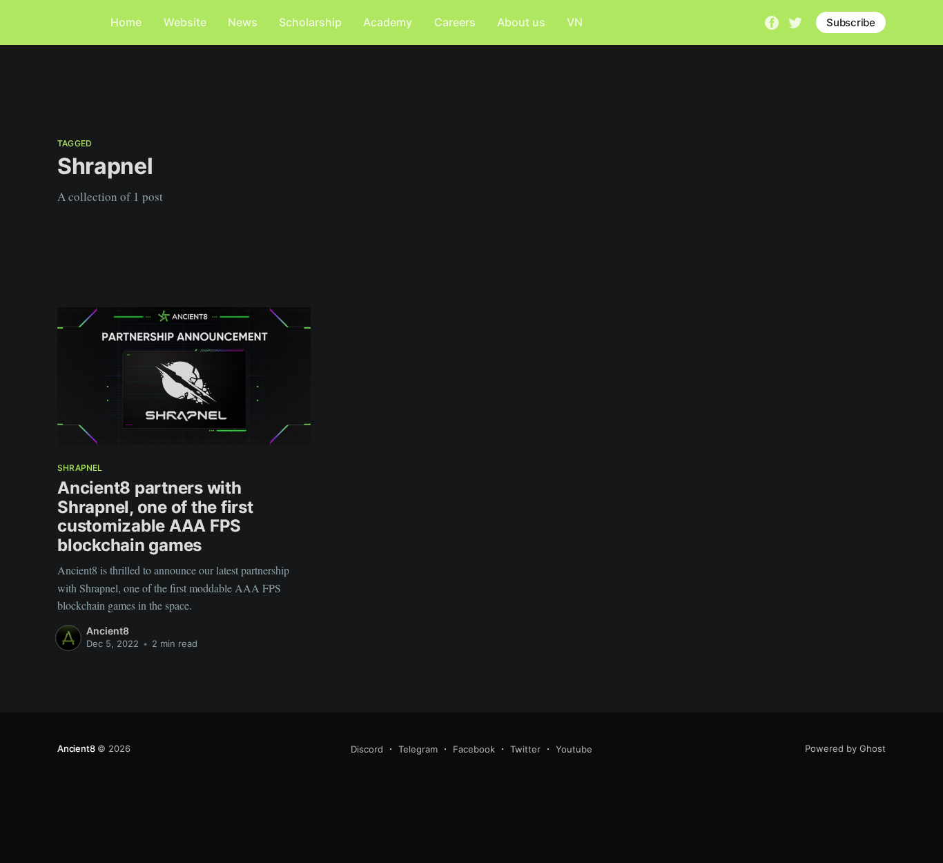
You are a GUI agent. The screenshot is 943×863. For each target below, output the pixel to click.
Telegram (418, 749)
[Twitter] (795, 21)
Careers (455, 22)
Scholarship (310, 22)
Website (185, 22)
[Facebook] (772, 21)
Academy (387, 22)
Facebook (474, 749)
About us (521, 22)
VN (575, 22)
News (242, 22)
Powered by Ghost (845, 748)
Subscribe (850, 22)
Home (126, 22)
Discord (367, 749)
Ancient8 (107, 631)
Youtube (574, 749)
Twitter (525, 749)
